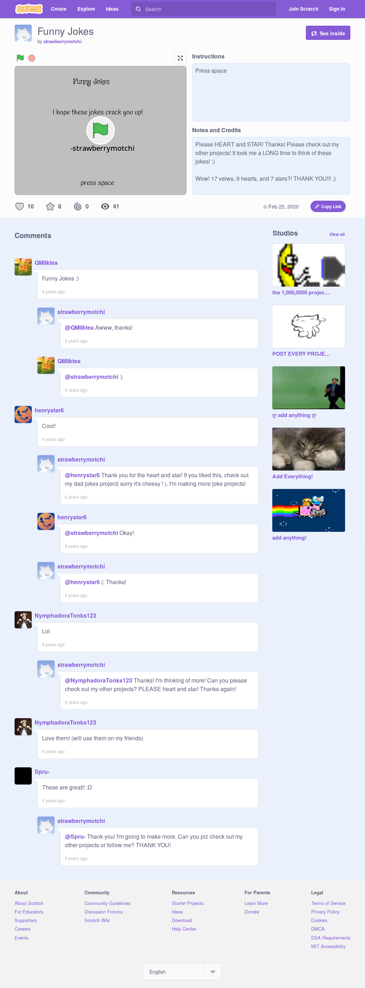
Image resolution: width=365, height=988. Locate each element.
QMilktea (46, 262)
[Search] (138, 9)
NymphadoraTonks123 (65, 615)
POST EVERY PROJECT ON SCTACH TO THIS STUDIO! (301, 354)
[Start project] (20, 58)
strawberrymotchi (62, 41)
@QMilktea (79, 327)
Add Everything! (292, 476)
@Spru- (75, 836)
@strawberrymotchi (91, 376)
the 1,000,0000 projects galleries (301, 292)
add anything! (289, 538)
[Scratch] (29, 9)
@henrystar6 (82, 475)
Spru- (42, 771)
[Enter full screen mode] (180, 58)
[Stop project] (31, 58)
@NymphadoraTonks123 (98, 680)
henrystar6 (49, 410)
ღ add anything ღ (294, 415)
